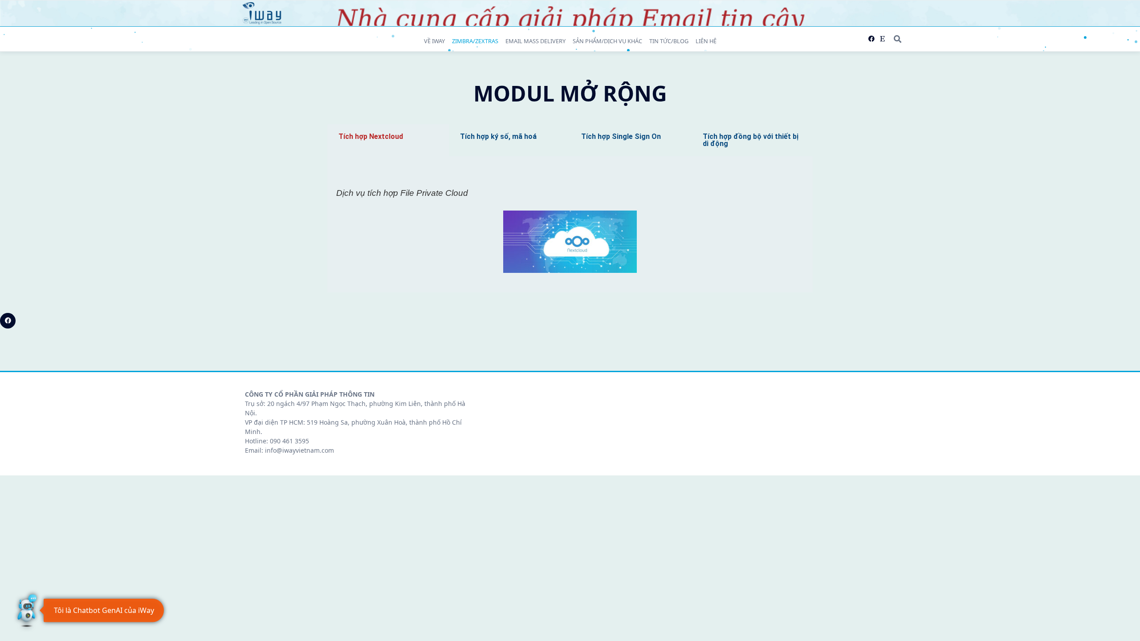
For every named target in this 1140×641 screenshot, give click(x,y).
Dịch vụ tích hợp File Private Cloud (402, 193)
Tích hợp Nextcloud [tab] (370, 136)
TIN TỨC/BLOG (668, 41)
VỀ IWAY (434, 41)
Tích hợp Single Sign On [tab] (621, 136)
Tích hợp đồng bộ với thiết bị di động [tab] (750, 140)
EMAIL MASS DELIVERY (535, 41)
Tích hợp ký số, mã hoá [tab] (498, 136)
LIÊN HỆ (706, 41)
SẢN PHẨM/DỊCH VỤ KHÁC (607, 41)
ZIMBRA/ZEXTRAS (475, 41)
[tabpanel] (570, 224)
